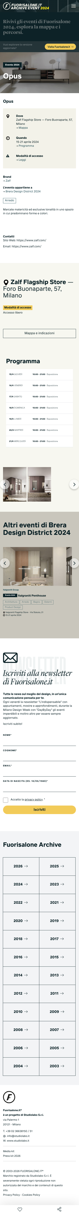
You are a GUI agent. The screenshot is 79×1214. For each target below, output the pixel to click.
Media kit (8, 1151)
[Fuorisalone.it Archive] (26, 6)
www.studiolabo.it (18, 1141)
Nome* (7, 735)
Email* (7, 766)
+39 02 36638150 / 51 (19, 1131)
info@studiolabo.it (18, 1136)
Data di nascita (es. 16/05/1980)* (25, 781)
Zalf (8, 181)
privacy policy (34, 799)
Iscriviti (39, 810)
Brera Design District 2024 (23, 191)
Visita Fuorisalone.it (59, 47)
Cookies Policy (31, 1195)
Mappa (23, 128)
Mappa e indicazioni (39, 333)
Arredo (9, 200)
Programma (26, 146)
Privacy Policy (11, 1195)
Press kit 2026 (11, 1156)
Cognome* (10, 751)
